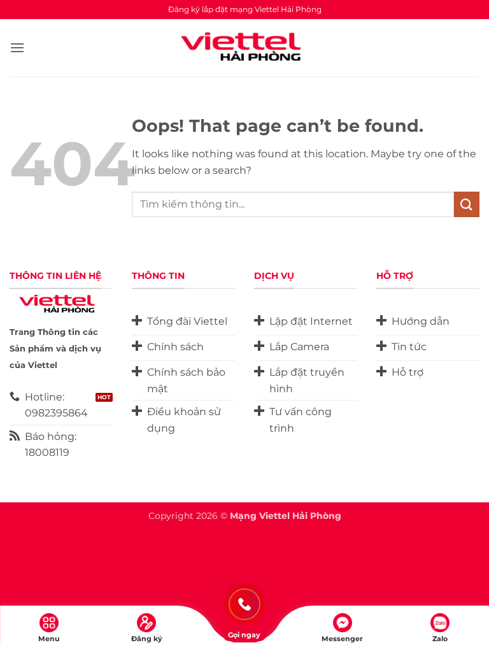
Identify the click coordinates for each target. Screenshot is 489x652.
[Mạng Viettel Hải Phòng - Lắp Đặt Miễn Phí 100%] (244, 47)
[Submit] (466, 204)
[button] (17, 47)
